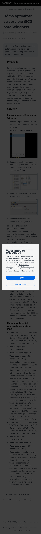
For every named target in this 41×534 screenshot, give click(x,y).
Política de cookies (27, 267)
